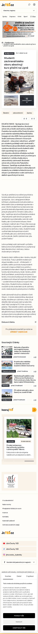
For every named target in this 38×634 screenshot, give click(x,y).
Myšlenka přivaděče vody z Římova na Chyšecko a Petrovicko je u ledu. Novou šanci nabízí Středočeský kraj (25, 379)
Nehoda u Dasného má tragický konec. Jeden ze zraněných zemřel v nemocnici (22, 350)
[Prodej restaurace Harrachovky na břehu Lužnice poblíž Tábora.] (19, 428)
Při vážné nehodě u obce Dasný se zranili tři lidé (24, 391)
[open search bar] (29, 4)
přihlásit (13, 332)
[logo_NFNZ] (11, 481)
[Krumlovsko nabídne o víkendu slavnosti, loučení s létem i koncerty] (7, 365)
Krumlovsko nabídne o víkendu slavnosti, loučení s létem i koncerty (24, 364)
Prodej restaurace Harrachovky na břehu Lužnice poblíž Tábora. (16, 447)
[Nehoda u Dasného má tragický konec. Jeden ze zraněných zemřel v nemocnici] (7, 350)
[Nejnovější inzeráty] (34, 410)
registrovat (22, 332)
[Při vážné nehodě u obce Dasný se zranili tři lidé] (7, 393)
